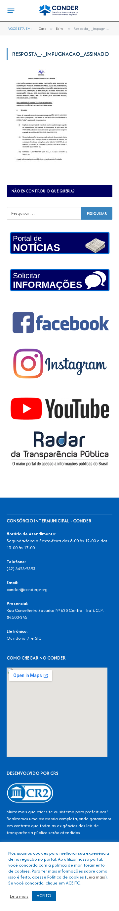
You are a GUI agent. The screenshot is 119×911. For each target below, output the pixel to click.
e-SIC (36, 638)
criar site (45, 812)
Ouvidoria (16, 638)
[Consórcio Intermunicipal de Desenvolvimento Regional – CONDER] (59, 11)
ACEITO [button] (44, 895)
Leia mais (96, 877)
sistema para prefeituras (83, 812)
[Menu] (11, 11)
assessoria (48, 819)
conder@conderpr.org (27, 589)
